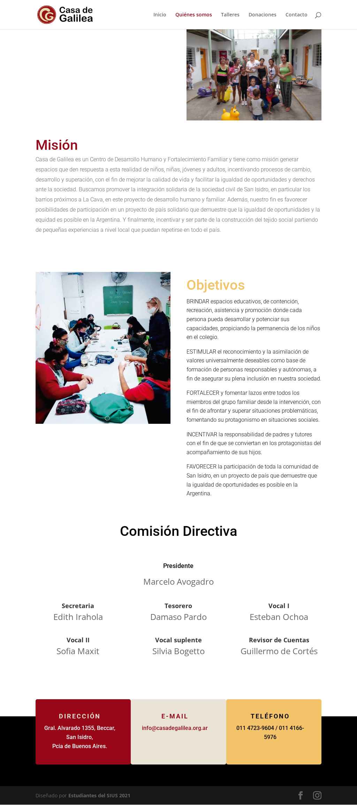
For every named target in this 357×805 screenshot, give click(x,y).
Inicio (159, 15)
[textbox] (178, 195)
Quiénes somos (193, 15)
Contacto (296, 15)
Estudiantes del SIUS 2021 (99, 795)
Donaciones (262, 15)
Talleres (230, 15)
